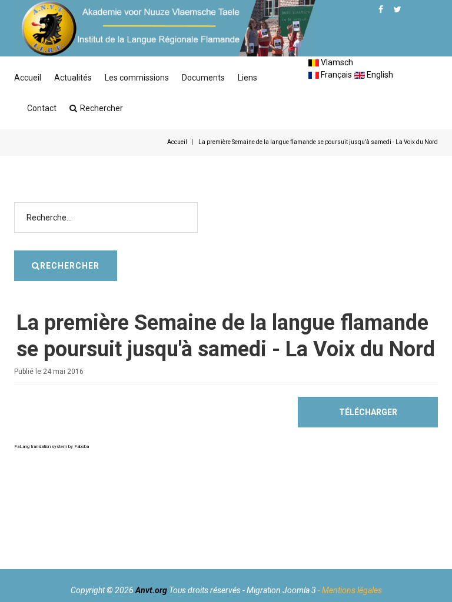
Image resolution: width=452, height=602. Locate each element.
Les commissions (137, 77)
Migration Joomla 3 (281, 590)
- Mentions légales (350, 590)
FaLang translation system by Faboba (51, 446)
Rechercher (101, 108)
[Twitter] (397, 9)
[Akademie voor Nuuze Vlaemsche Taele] (164, 28)
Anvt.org (151, 590)
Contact (41, 108)
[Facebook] (380, 9)
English (379, 74)
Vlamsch (336, 62)
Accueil (27, 77)
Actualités (73, 77)
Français (335, 74)
